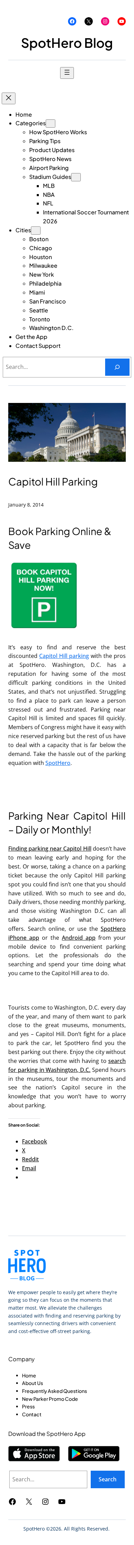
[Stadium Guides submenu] (76, 177)
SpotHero (57, 763)
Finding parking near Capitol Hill (49, 848)
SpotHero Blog (67, 42)
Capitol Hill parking (64, 656)
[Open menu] (67, 73)
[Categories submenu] (50, 123)
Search (107, 1479)
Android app (79, 937)
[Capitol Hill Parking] (44, 630)
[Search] (117, 367)
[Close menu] (8, 98)
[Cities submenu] (36, 230)
